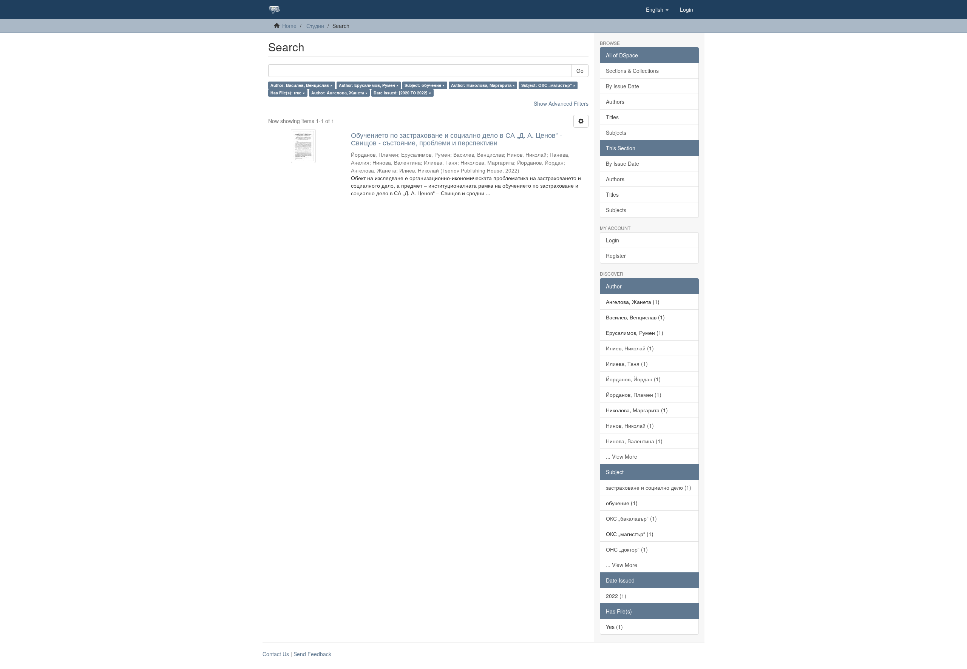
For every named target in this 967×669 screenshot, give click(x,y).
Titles (612, 117)
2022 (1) (616, 596)
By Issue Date (622, 86)
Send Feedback (312, 654)
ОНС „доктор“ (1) (627, 549)
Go (580, 70)
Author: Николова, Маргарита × (483, 85)
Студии (315, 25)
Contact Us (276, 654)
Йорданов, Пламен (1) (633, 394)
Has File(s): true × (287, 93)
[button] (657, 9)
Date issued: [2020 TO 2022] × (402, 93)
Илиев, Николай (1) (630, 348)
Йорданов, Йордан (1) (633, 379)
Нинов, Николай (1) (630, 425)
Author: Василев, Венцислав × (301, 85)
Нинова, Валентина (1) (634, 441)
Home (289, 25)
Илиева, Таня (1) (627, 363)
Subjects (616, 132)
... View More (621, 456)
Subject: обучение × (425, 85)
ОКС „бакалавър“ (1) (631, 518)
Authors (615, 101)
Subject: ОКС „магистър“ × (548, 85)
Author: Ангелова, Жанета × (339, 93)
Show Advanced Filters (561, 103)
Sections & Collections (632, 70)
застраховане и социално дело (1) (648, 487)
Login (612, 240)
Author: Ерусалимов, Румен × (369, 85)
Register (616, 255)
